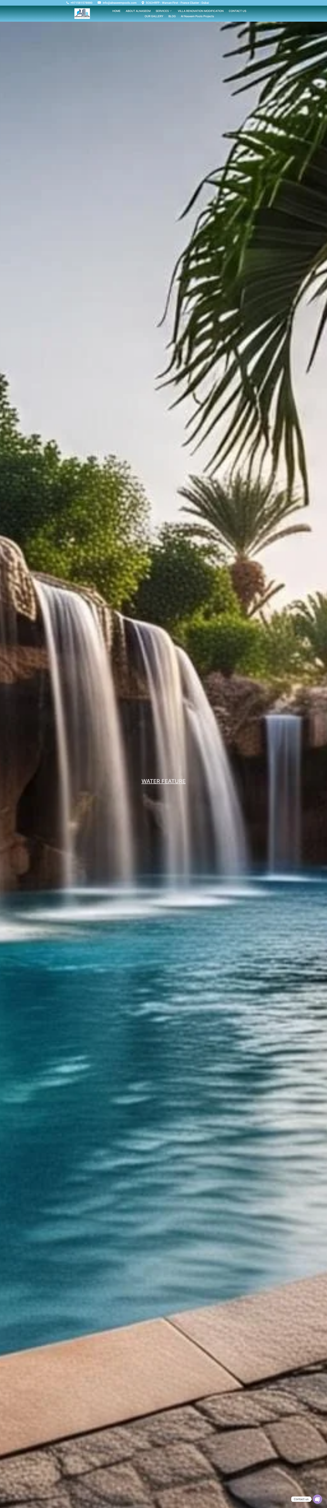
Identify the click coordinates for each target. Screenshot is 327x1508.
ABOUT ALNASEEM (138, 11)
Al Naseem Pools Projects (197, 16)
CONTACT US (237, 11)
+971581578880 (81, 2)
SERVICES (162, 11)
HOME (116, 11)
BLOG (172, 16)
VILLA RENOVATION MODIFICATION (201, 11)
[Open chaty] (317, 1499)
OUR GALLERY (154, 16)
